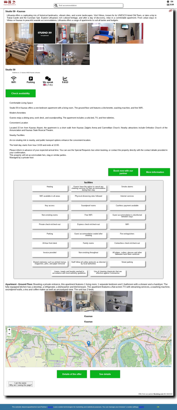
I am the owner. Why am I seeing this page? (20, 384)
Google (50, 407)
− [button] (9, 333)
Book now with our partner (123, 172)
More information (155, 172)
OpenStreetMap (165, 366)
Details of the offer (71, 374)
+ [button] (9, 329)
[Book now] (170, 10)
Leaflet (155, 366)
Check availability (20, 93)
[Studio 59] (20, 44)
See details (105, 374)
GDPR (141, 407)
